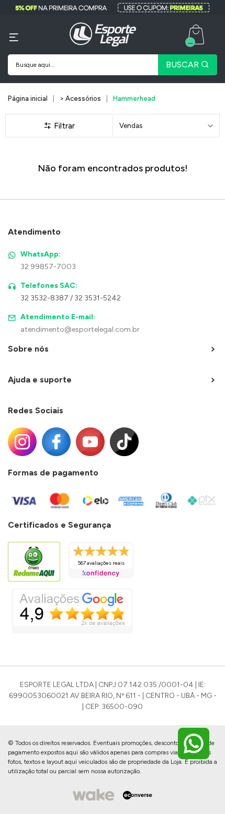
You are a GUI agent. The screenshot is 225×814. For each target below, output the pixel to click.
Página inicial (28, 98)
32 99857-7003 (48, 266)
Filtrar (63, 126)
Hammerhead (134, 98)
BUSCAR (183, 64)
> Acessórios (80, 98)
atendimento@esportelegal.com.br (80, 329)
